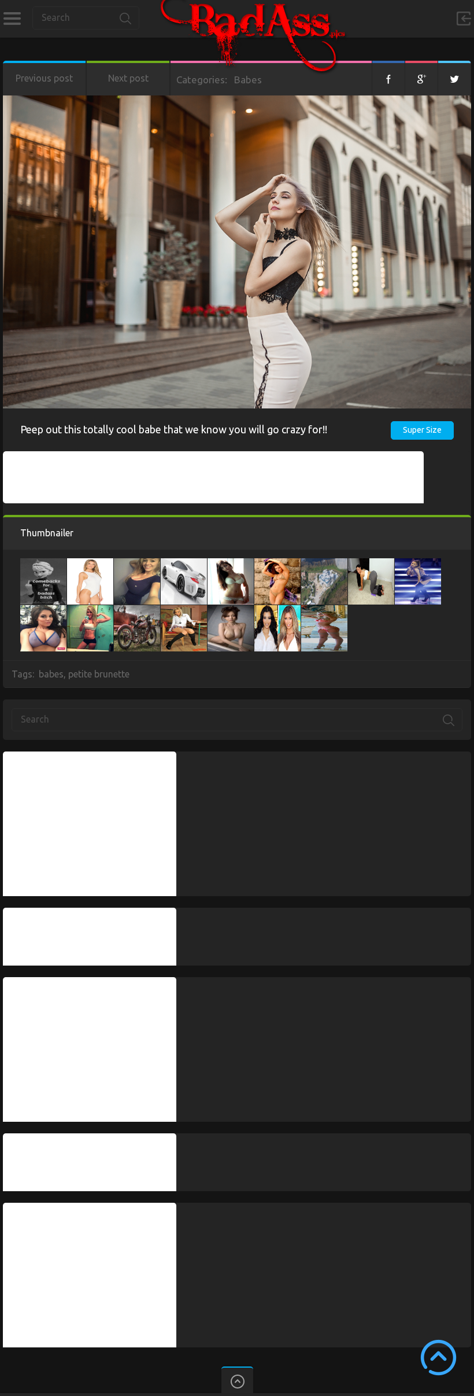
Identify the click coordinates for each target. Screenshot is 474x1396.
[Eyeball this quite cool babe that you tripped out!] (90, 564)
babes (51, 674)
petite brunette (98, 674)
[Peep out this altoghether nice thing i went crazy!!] (43, 564)
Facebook (388, 78)
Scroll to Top (438, 1357)
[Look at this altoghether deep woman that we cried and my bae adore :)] (277, 611)
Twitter (454, 78)
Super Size (422, 429)
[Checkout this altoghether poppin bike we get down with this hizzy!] (137, 611)
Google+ (421, 78)
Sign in (463, 18)
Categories (12, 18)
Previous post (44, 78)
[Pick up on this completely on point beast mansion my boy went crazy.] (324, 564)
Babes (248, 79)
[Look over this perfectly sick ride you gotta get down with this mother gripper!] (184, 564)
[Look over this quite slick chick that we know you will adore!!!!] (418, 564)
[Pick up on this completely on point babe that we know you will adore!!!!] (277, 564)
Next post (128, 78)
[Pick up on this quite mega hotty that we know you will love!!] (90, 611)
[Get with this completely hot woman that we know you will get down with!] (137, 564)
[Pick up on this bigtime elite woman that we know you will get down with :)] (43, 611)
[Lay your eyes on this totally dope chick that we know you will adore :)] (231, 564)
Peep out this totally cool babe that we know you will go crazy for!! (173, 429)
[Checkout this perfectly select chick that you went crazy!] (324, 611)
